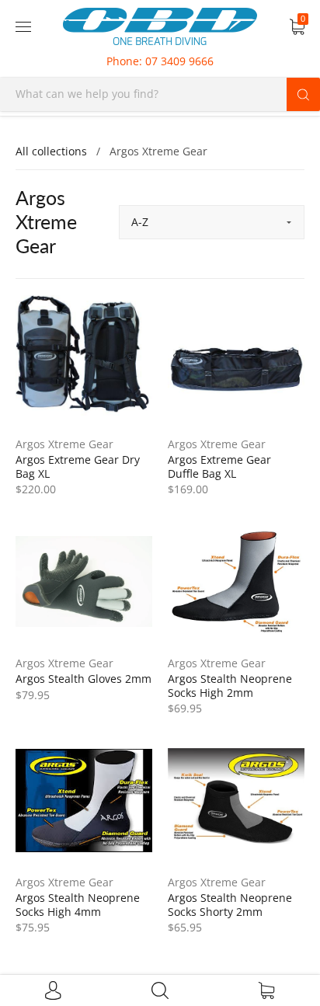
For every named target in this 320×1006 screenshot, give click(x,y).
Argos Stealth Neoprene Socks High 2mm (230, 685)
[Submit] (303, 94)
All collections (51, 151)
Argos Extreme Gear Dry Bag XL (78, 466)
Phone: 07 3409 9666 (160, 61)
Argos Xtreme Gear (64, 444)
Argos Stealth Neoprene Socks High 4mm (78, 904)
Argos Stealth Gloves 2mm (83, 678)
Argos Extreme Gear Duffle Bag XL (219, 466)
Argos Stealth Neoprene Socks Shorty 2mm (230, 904)
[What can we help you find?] (160, 93)
